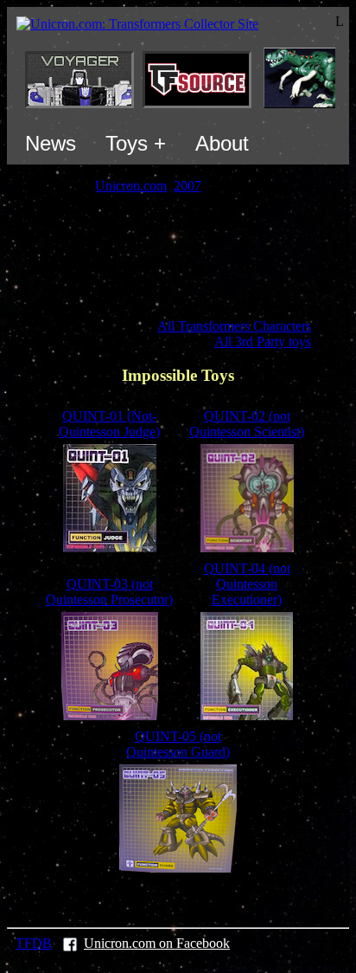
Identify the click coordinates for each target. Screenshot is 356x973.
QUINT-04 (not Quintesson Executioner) (247, 584)
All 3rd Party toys (262, 341)
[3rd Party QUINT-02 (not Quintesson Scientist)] (247, 547)
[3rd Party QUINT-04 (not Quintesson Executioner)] (246, 715)
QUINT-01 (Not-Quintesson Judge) (109, 424)
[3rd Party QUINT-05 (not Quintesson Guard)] (178, 867)
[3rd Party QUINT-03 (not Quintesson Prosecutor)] (109, 715)
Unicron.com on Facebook (157, 943)
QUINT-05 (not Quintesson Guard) (178, 744)
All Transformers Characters (234, 326)
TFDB (34, 943)
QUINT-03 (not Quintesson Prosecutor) (109, 592)
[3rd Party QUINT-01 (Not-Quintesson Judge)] (109, 547)
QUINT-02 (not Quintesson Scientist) (246, 424)
